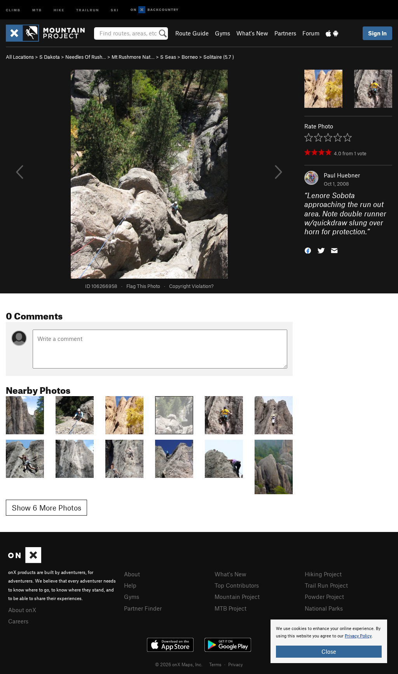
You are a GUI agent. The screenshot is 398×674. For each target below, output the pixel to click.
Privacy (235, 664)
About (132, 573)
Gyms (222, 33)
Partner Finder (143, 608)
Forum (310, 33)
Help (130, 585)
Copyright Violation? (191, 286)
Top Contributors (237, 585)
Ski (115, 9)
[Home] (49, 33)
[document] (329, 641)
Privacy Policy (358, 636)
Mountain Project (237, 596)
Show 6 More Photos (46, 507)
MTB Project (230, 608)
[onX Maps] (24, 560)
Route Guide (192, 33)
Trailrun (87, 9)
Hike (59, 9)
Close (328, 651)
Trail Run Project (326, 585)
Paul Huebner (342, 175)
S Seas (168, 57)
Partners (285, 33)
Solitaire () (218, 57)
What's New (252, 33)
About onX (22, 609)
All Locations (20, 57)
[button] (307, 250)
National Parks (324, 608)
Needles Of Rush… (85, 57)
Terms (215, 664)
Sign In (377, 33)
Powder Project (324, 596)
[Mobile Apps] (332, 33)
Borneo (190, 57)
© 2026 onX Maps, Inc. (178, 664)
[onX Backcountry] (154, 10)
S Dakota (49, 57)
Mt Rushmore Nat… (133, 57)
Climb (13, 9)
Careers (18, 621)
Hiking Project (323, 573)
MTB (37, 9)
